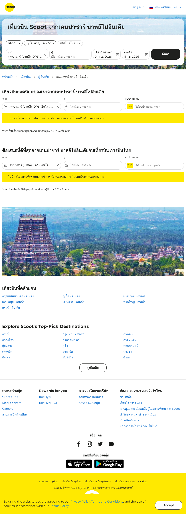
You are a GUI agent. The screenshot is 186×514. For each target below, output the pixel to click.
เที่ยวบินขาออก (103, 52)
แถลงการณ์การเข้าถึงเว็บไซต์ (138, 426)
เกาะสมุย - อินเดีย (13, 302)
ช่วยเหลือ (126, 397)
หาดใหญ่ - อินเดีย (134, 302)
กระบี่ (5, 334)
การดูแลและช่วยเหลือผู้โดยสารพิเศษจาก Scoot (150, 408)
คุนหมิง (7, 351)
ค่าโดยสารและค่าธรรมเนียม (138, 414)
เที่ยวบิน (26, 77)
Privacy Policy (80, 501)
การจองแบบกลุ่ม (89, 403)
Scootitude (10, 397)
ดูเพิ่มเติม (93, 367)
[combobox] (25, 57)
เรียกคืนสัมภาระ (130, 420)
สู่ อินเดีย (43, 77)
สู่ (52, 52)
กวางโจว (8, 340)
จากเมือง (142, 481)
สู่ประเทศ (43, 481)
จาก (9, 52)
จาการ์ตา (68, 351)
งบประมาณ (132, 98)
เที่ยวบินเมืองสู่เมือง (71, 481)
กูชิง (65, 346)
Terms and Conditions (107, 501)
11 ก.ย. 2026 (131, 56)
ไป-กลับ (12, 43)
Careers (7, 408)
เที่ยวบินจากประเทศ (124, 481)
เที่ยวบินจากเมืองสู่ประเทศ (97, 481)
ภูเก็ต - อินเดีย (71, 296)
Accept (168, 505)
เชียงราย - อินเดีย (73, 302)
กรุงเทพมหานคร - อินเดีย (18, 296)
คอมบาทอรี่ (130, 346)
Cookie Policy (59, 506)
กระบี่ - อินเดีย (11, 308)
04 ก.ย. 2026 (103, 56)
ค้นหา (165, 54)
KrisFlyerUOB (48, 403)
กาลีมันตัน (129, 340)
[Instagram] (89, 444)
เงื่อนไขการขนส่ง (131, 403)
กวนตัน (128, 334)
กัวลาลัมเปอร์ (71, 340)
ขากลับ (128, 52)
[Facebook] (78, 444)
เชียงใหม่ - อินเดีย (134, 296)
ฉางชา (127, 351)
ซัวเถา (127, 357)
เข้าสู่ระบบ (138, 7)
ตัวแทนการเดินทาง (91, 397)
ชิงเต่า (6, 357)
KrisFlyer (45, 397)
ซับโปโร (68, 357)
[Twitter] (100, 444)
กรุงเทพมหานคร (73, 334)
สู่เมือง (55, 481)
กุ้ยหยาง (7, 346)
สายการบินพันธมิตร (14, 414)
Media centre (11, 403)
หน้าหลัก (7, 77)
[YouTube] (111, 444)
